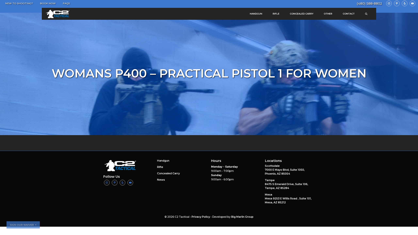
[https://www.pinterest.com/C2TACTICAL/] (397, 3)
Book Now (48, 3)
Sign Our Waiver (22, 224)
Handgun (256, 13)
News (161, 179)
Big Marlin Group (242, 216)
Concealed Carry (301, 13)
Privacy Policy (201, 216)
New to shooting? (19, 3)
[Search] (366, 14)
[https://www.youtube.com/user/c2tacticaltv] (412, 3)
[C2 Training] (57, 13)
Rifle (276, 13)
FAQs (66, 3)
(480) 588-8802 (369, 4)
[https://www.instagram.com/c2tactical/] (389, 3)
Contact (349, 13)
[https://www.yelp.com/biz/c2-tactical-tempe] (404, 3)
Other (328, 13)
